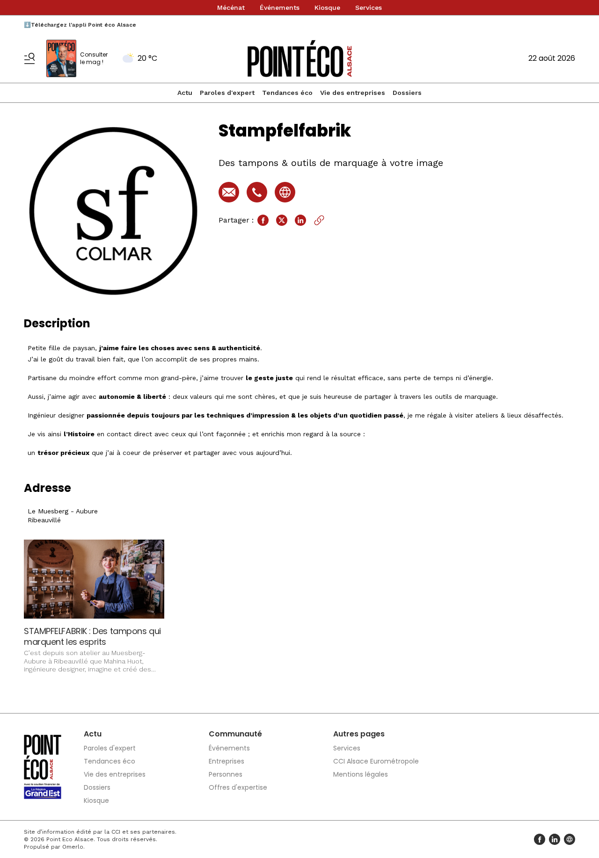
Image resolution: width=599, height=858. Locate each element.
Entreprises (226, 761)
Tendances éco (287, 92)
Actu (184, 92)
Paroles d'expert (227, 92)
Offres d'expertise (238, 787)
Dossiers (407, 92)
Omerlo (72, 847)
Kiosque (327, 7)
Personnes (225, 774)
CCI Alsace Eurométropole (376, 761)
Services (368, 7)
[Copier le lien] (319, 220)
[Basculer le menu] (29, 58)
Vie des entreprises (352, 92)
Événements (280, 7)
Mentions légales (360, 774)
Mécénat (231, 7)
